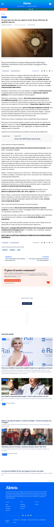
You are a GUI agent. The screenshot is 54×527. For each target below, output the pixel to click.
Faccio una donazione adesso (11, 280)
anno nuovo (4, 250)
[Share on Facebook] (41, 70)
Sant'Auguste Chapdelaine (32, 6)
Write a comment (27, 303)
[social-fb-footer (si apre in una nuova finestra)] (25, 515)
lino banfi (5, 380)
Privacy (14, 522)
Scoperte (8, 510)
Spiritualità (8, 508)
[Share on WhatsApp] (52, 70)
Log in (31, 298)
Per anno (37, 504)
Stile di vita (8, 506)
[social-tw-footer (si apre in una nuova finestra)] (28, 515)
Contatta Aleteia (42, 519)
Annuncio (22, 508)
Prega (30, 9)
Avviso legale (23, 519)
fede (4, 430)
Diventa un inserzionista (32, 519)
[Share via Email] (49, 70)
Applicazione (23, 506)
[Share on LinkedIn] (44, 70)
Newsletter (22, 504)
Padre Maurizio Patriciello (20, 25)
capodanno (12, 250)
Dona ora (3, 9)
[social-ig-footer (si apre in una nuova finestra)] (31, 515)
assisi (4, 339)
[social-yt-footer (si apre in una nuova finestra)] (23, 515)
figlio (4, 404)
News (7, 504)
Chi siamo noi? (16, 519)
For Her (3, 14)
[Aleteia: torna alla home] (27, 3)
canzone (4, 454)
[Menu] (8, 4)
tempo (18, 250)
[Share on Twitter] (47, 70)
